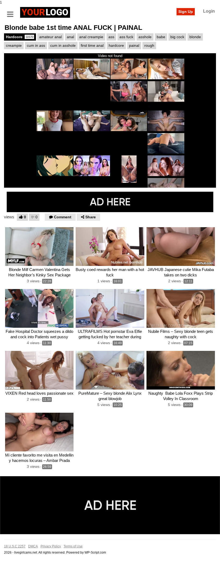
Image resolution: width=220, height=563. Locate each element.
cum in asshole (63, 45)
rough (149, 45)
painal (134, 45)
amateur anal (50, 37)
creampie (14, 45)
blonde (195, 37)
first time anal (92, 45)
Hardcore (19, 37)
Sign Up (185, 11)
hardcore (116, 45)
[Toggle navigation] (12, 11)
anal (70, 37)
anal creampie (91, 37)
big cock (177, 37)
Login (209, 11)
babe (161, 37)
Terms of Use (73, 546)
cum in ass (36, 45)
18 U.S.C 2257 (14, 546)
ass (111, 37)
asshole (145, 37)
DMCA (33, 546)
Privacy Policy (51, 546)
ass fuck (126, 37)
